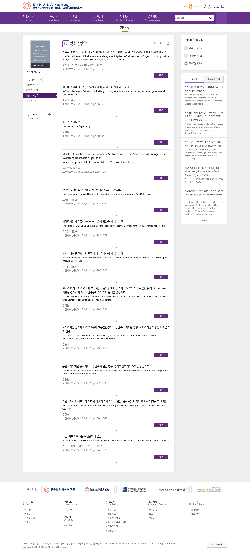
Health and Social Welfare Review (52, 6)
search (210, 18)
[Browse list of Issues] (221, 18)
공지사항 (152, 18)
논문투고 (34, 116)
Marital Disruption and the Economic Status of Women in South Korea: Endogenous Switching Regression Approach (113, 158)
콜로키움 (153, 510)
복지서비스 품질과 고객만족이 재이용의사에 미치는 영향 (114, 257)
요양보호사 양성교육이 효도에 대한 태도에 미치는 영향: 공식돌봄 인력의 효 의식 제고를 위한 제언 (114, 405)
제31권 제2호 (32, 95)
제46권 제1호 (195, 55)
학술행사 (124, 18)
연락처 (27, 522)
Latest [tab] (194, 79)
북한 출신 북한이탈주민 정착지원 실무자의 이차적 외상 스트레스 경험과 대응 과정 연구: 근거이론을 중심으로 (204, 122)
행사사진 (153, 518)
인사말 (27, 510)
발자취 (27, 514)
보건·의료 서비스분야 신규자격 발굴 (115, 438)
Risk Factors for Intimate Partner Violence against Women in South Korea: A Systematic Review (204, 174)
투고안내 (98, 18)
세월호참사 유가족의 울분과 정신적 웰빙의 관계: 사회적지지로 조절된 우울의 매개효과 (204, 203)
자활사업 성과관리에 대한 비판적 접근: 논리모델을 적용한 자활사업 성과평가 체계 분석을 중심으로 (115, 56)
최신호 (53, 18)
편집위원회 (29, 518)
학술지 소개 (29, 18)
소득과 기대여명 (76, 124)
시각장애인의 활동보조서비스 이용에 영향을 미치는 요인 (113, 223)
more (204, 220)
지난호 (75, 18)
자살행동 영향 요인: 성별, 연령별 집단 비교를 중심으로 (106, 191)
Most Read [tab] (214, 79)
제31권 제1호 (32, 101)
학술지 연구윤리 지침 (117, 522)
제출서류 (112, 514)
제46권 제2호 (195, 48)
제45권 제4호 (195, 63)
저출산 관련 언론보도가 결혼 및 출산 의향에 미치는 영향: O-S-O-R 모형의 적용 (203, 150)
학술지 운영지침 (115, 518)
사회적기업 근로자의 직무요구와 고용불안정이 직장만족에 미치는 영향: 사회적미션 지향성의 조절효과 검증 (115, 333)
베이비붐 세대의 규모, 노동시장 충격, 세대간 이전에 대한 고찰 (113, 91)
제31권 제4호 (32, 84)
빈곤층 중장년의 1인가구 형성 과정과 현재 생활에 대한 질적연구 (204, 95)
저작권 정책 (217, 544)
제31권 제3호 (32, 90)
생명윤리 (112, 530)
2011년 (31, 79)
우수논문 (153, 514)
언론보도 (195, 514)
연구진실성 (113, 526)
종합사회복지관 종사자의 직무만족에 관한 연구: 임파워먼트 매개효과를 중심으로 (115, 370)
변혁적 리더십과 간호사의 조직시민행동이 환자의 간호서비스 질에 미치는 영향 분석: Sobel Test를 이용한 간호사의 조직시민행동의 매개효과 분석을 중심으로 (115, 294)
